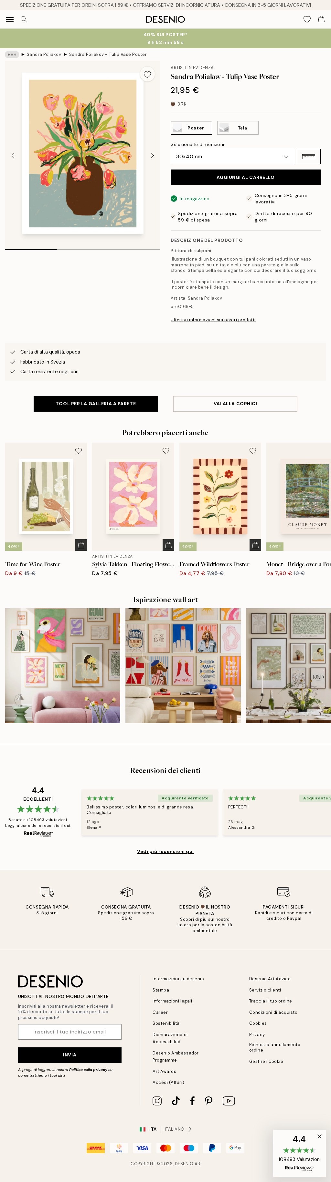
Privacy (257, 1034)
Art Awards (164, 1071)
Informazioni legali (172, 1001)
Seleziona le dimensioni (197, 144)
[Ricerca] (24, 19)
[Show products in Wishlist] (307, 19)
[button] (309, 156)
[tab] (31, 247)
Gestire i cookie (266, 1061)
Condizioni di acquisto (273, 1012)
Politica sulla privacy (88, 1069)
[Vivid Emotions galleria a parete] (182, 665)
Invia (69, 1055)
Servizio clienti (265, 990)
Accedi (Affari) (168, 1082)
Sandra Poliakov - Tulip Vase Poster (108, 54)
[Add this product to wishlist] (147, 74)
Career (160, 1012)
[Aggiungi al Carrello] (81, 545)
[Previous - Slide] (13, 155)
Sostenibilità (166, 1023)
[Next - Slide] (152, 155)
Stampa (161, 990)
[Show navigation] (10, 19)
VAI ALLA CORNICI (235, 403)
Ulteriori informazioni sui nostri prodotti (213, 320)
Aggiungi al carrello (245, 177)
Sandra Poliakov (44, 54)
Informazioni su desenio (178, 979)
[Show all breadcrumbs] (12, 54)
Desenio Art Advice (270, 979)
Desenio (184, 1164)
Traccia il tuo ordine (270, 1001)
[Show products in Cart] (321, 19)
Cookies (258, 1023)
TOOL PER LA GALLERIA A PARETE (96, 403)
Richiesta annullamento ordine (274, 1047)
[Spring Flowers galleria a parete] (62, 665)
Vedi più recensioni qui (165, 851)
